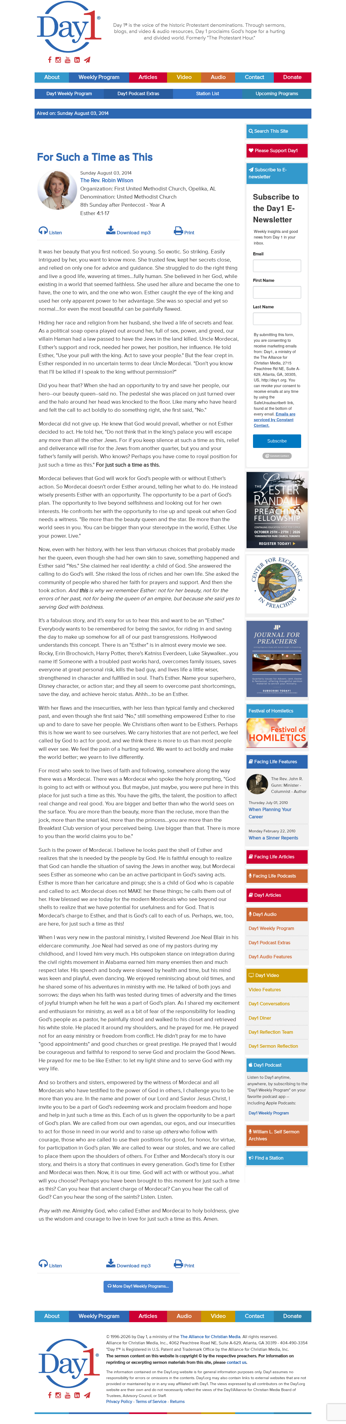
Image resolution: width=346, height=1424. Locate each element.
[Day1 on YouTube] (68, 60)
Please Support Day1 (276, 150)
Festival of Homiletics (271, 711)
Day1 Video (266, 975)
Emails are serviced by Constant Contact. (274, 419)
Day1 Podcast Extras (138, 93)
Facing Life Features (275, 761)
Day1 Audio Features (270, 956)
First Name (263, 281)
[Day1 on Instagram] (59, 60)
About (51, 77)
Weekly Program (99, 77)
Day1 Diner (260, 1018)
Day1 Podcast (266, 1065)
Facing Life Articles (273, 857)
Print (188, 232)
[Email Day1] (87, 60)
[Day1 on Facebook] (50, 60)
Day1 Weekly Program (69, 93)
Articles (148, 77)
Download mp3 (133, 232)
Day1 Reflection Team (271, 1032)
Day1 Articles (267, 895)
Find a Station (269, 1158)
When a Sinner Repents (273, 838)
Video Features (265, 989)
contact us (236, 1363)
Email (258, 254)
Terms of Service (151, 1402)
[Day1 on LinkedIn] (78, 60)
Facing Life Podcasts (274, 876)
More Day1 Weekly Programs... (140, 1286)
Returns (177, 1402)
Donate (292, 77)
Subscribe (277, 441)
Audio (218, 77)
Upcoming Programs (277, 93)
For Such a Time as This (95, 157)
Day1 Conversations (269, 1003)
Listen (55, 232)
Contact (254, 77)
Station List (207, 93)
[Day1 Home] (69, 27)
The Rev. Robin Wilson (106, 180)
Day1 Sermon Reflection (273, 1046)
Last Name (263, 307)
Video (184, 77)
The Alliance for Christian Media (210, 1337)
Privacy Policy (119, 1402)
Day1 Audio (264, 914)
